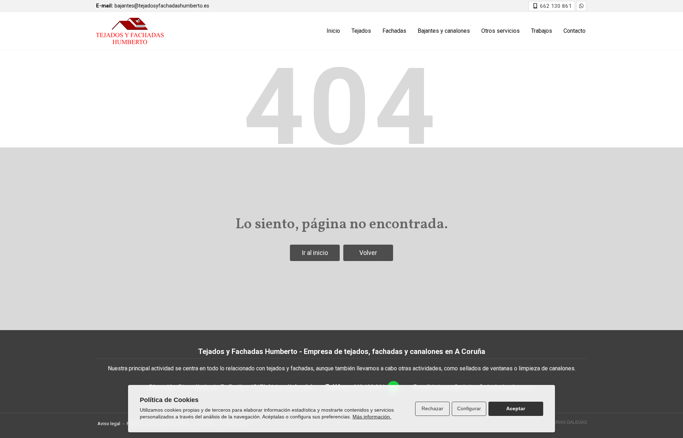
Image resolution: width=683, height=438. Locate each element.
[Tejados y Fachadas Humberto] (130, 31)
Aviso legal (108, 423)
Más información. (372, 416)
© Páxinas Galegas (565, 422)
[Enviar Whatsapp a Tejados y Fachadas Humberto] (581, 6)
